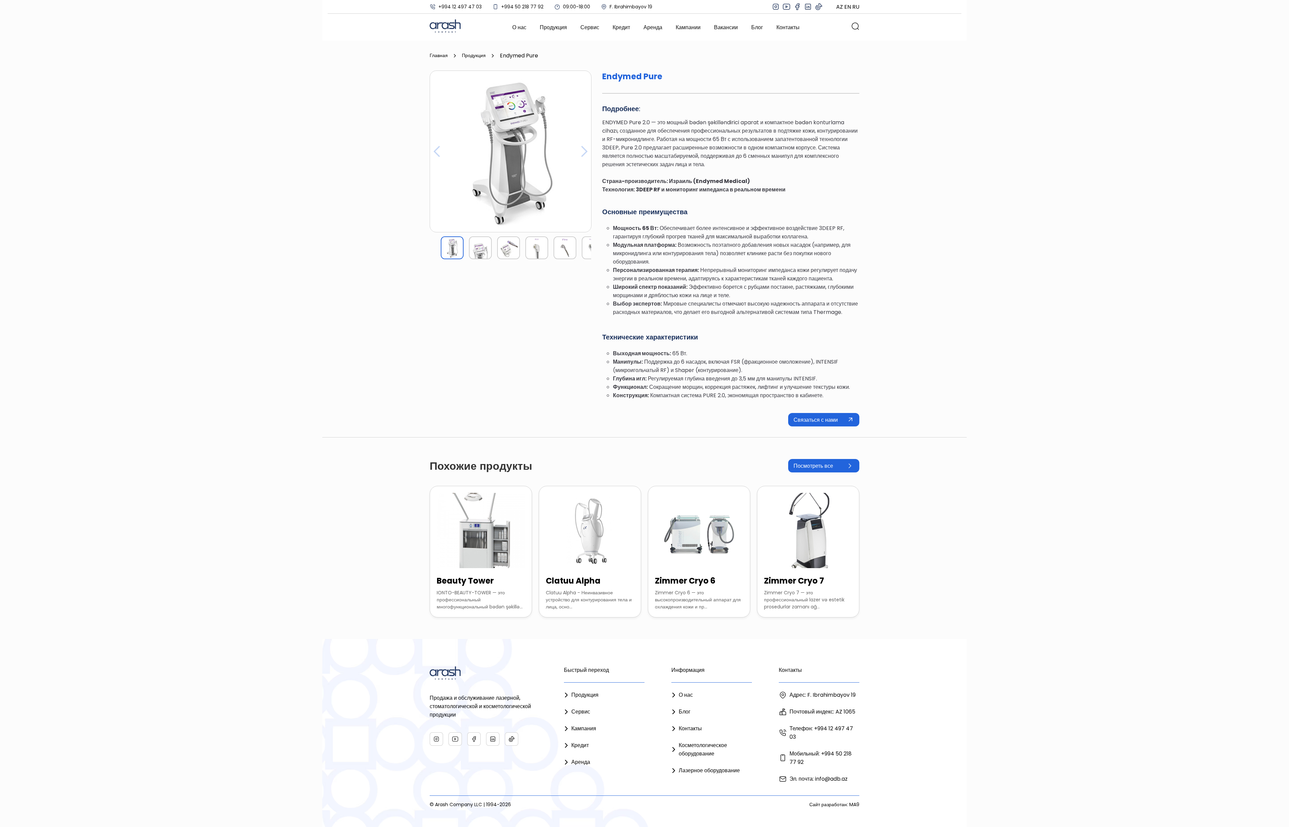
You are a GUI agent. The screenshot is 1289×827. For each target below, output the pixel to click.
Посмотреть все (813, 466)
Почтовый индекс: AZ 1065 (822, 712)
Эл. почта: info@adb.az (819, 779)
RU (855, 7)
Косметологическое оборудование (703, 749)
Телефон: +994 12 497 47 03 (821, 733)
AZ (839, 7)
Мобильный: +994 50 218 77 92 (821, 758)
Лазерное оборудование (709, 770)
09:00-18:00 (576, 6)
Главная (439, 55)
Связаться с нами (816, 420)
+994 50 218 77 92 (522, 6)
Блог (757, 27)
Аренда (652, 27)
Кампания (583, 728)
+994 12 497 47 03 (460, 6)
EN (847, 7)
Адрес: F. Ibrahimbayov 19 (823, 695)
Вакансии (726, 27)
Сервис (589, 27)
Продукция (553, 27)
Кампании (688, 27)
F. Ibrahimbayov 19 (631, 6)
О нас (519, 27)
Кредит (621, 27)
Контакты (788, 27)
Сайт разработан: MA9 (834, 804)
